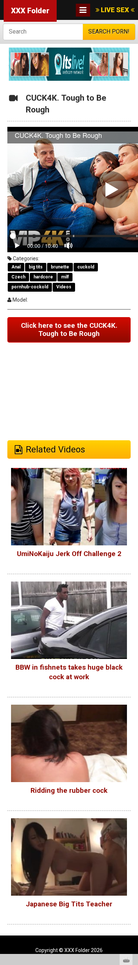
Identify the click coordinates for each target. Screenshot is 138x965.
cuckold (85, 267)
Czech (18, 277)
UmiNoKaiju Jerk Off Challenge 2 (69, 554)
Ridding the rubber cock (69, 791)
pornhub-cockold (29, 286)
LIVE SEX (115, 10)
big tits (36, 267)
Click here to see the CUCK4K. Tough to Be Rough (69, 330)
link (131, 849)
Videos (63, 286)
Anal (16, 267)
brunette (60, 267)
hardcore (43, 277)
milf (65, 277)
